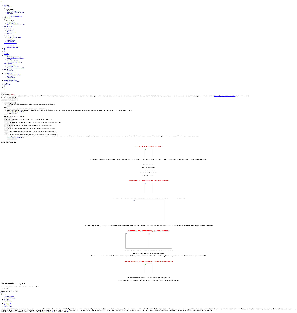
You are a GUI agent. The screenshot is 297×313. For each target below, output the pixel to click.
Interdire (15, 113)
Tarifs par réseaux (11, 22)
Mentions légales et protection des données (224, 96)
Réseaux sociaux (8, 127)
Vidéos (5, 133)
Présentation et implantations (14, 37)
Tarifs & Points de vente (9, 298)
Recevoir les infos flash (12, 15)
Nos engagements (11, 40)
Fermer (2, 93)
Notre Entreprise (8, 300)
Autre (5, 115)
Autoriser (9, 106)
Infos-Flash (6, 5)
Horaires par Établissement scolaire (15, 12)
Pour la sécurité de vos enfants (14, 16)
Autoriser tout (4, 100)
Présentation (10, 30)
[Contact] (4, 48)
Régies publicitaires (8, 124)
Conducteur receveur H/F (13, 47)
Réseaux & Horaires (9, 296)
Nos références (10, 38)
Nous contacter (7, 303)
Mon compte (7, 304)
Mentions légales (8, 306)
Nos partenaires (10, 41)
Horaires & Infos (8, 6)
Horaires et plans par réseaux (14, 11)
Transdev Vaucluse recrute (10, 43)
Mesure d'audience (8, 121)
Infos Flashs (10, 13)
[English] (4, 86)
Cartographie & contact (12, 23)
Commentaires (7, 118)
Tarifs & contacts (8, 18)
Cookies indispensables (9, 103)
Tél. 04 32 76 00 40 (48, 311)
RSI (68, 311)
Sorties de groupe (8, 26)
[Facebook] (1, 292)
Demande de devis (11, 31)
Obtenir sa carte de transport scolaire (16, 24)
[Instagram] (4, 89)
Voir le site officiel (19, 111)
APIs (5, 107)
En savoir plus (10, 111)
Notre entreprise (8, 33)
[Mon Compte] (4, 50)
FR (4, 51)
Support (6, 130)
